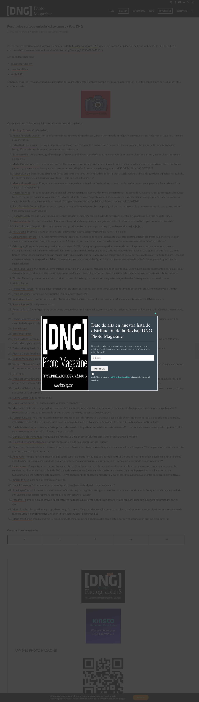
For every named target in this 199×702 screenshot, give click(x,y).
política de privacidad (120, 377)
